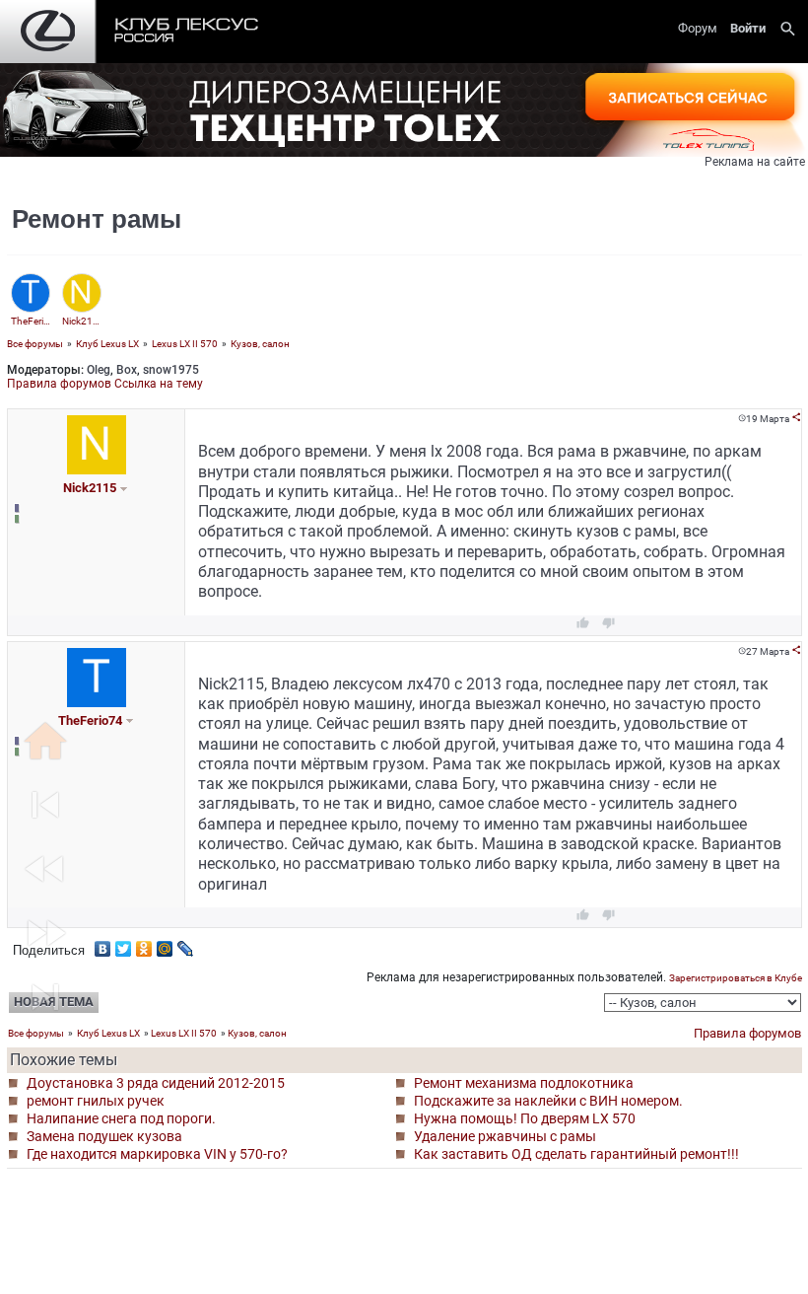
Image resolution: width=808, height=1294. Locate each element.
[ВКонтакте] (103, 944)
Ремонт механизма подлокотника (524, 1083)
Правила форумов (59, 384)
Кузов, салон (260, 343)
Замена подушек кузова (104, 1136)
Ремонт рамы (96, 219)
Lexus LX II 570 (185, 343)
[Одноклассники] (144, 944)
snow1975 (171, 370)
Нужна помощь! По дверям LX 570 (525, 1118)
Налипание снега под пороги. (121, 1118)
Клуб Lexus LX (107, 343)
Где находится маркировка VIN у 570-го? (157, 1154)
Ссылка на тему (158, 384)
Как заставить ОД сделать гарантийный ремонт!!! (576, 1154)
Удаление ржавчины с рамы (505, 1136)
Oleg (98, 370)
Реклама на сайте (755, 162)
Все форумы (35, 343)
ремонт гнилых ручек (96, 1101)
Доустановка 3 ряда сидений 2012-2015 (156, 1083)
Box (126, 370)
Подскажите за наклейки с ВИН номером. (548, 1101)
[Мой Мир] (165, 944)
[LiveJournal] (185, 944)
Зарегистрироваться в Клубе (735, 977)
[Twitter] (123, 944)
